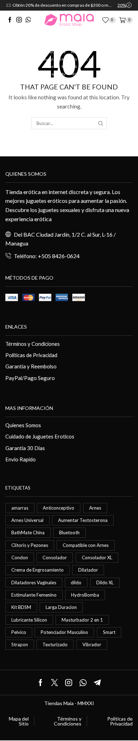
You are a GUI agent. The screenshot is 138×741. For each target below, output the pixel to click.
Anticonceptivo (58, 508)
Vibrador (91, 644)
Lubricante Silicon (29, 620)
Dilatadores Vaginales (33, 582)
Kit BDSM (21, 607)
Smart (109, 632)
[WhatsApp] (28, 20)
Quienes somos (25, 174)
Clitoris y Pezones (29, 545)
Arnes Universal (27, 520)
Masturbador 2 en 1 (82, 620)
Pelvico (18, 632)
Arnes (95, 508)
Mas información (29, 408)
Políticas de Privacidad (31, 355)
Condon (19, 557)
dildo (76, 582)
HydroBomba (85, 595)
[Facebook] (10, 20)
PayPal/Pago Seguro (30, 378)
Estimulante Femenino (34, 595)
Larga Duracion (61, 607)
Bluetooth (69, 532)
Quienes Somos (23, 425)
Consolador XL (97, 557)
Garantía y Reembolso (31, 366)
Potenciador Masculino (64, 632)
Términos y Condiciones (32, 344)
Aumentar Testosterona (83, 520)
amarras (19, 508)
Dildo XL (105, 582)
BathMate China (28, 532)
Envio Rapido (20, 459)
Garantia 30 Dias (25, 448)
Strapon (19, 644)
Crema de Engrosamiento (37, 570)
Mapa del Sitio (19, 721)
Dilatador (88, 570)
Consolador (54, 557)
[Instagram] (19, 20)
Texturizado (55, 644)
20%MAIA (124, 5)
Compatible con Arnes (86, 545)
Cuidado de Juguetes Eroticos (39, 436)
